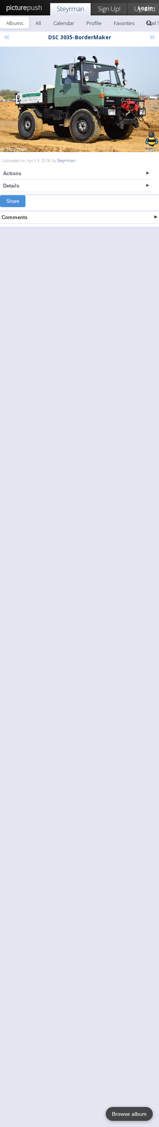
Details (11, 186)
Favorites (124, 23)
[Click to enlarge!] (79, 99)
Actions (12, 173)
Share (12, 201)
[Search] (149, 23)
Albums (14, 23)
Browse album (129, 1114)
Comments (14, 217)
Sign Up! (109, 8)
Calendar (63, 23)
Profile (93, 23)
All (38, 23)
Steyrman (70, 8)
